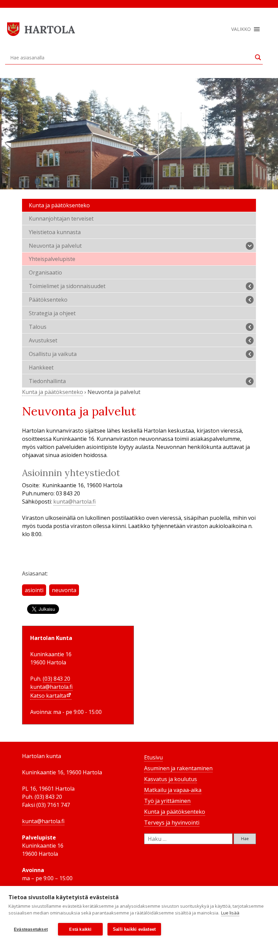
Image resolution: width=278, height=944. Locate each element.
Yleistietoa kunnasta (55, 232)
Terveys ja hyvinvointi (171, 822)
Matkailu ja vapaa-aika (172, 790)
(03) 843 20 (56, 678)
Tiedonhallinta (47, 381)
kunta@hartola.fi (74, 501)
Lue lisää (230, 913)
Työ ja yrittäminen (167, 801)
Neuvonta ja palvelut (55, 245)
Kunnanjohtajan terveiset (61, 218)
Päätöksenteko (48, 299)
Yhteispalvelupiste (52, 259)
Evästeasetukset (31, 929)
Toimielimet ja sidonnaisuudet (67, 286)
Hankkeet (41, 367)
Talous (37, 327)
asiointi (34, 590)
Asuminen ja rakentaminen (178, 768)
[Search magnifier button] (258, 57)
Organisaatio (45, 272)
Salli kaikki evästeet (134, 929)
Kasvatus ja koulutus (170, 779)
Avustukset (43, 340)
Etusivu (153, 757)
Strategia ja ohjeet (52, 313)
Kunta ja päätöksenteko (59, 205)
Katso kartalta (48, 695)
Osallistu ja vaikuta (53, 354)
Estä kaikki (80, 929)
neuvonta (64, 590)
